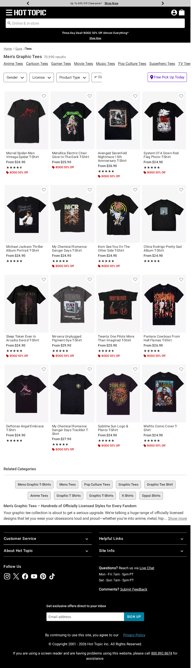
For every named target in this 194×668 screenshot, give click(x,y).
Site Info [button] (107, 550)
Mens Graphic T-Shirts (34, 484)
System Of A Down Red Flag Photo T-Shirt (161, 155)
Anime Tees (39, 495)
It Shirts (127, 495)
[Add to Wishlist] (43, 96)
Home (8, 48)
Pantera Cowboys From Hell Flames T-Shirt (162, 338)
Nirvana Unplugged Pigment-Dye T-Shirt (67, 338)
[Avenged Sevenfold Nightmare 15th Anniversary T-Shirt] (118, 120)
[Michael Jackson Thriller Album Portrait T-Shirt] (26, 214)
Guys (18, 48)
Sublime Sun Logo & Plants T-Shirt (113, 428)
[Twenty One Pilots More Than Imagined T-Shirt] (118, 304)
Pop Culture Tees (97, 484)
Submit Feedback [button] (133, 589)
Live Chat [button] (147, 568)
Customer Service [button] (20, 538)
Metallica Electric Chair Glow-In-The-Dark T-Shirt (70, 155)
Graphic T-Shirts (101, 495)
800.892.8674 (161, 653)
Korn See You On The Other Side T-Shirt (114, 248)
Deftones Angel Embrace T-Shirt (25, 428)
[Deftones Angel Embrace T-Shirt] (26, 393)
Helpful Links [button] (111, 538)
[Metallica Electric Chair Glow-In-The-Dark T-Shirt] (72, 120)
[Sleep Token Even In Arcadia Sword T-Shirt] (26, 304)
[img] (7, 576)
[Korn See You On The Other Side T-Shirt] (118, 214)
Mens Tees (67, 484)
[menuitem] (182, 12)
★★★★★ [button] (13, 167)
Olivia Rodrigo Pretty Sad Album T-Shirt (163, 248)
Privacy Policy (134, 635)
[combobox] (95, 23)
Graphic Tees (128, 484)
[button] (8, 12)
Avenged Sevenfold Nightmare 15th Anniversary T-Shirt (112, 156)
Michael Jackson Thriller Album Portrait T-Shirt (24, 248)
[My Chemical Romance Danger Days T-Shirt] (72, 214)
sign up (134, 616)
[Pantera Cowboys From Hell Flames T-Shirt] (164, 304)
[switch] (167, 77)
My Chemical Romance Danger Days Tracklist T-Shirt (70, 430)
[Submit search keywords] (9, 23)
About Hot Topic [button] (18, 550)
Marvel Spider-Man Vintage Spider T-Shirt (22, 155)
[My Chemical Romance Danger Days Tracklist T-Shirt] (72, 393)
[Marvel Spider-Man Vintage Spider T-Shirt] (26, 120)
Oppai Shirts (151, 495)
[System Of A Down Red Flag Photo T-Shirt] (164, 120)
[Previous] (27, 3)
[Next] (162, 3)
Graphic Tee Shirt (160, 484)
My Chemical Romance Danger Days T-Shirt (69, 248)
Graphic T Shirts (69, 495)
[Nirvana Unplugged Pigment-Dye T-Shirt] (72, 304)
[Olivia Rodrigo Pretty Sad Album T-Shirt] (164, 214)
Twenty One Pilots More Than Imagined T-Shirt (116, 338)
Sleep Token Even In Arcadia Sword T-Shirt (22, 338)
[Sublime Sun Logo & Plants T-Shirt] (118, 393)
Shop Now (111, 3)
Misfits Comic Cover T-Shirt (160, 428)
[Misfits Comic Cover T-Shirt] (164, 393)
